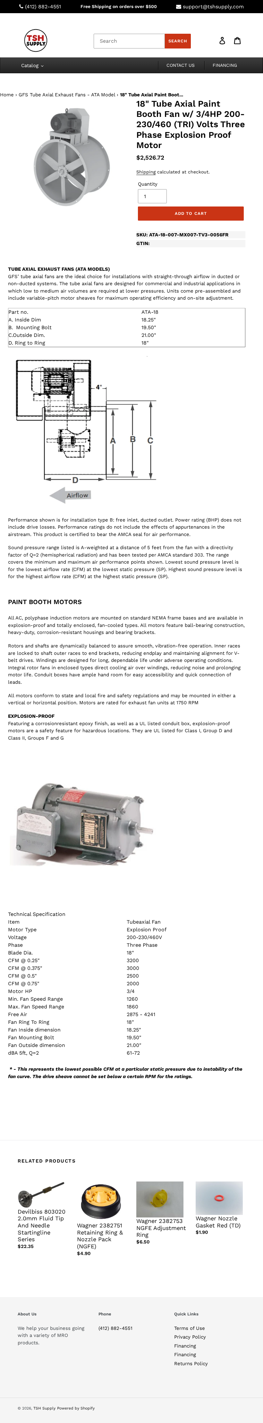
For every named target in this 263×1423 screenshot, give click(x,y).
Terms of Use (189, 1328)
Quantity (147, 184)
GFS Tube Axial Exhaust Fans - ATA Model (67, 95)
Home (7, 95)
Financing (185, 1346)
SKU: (182, 235)
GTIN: (143, 243)
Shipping (146, 171)
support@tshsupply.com (213, 7)
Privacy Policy (190, 1337)
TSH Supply (44, 1408)
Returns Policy (191, 1363)
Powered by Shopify (76, 1408)
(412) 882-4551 (43, 7)
